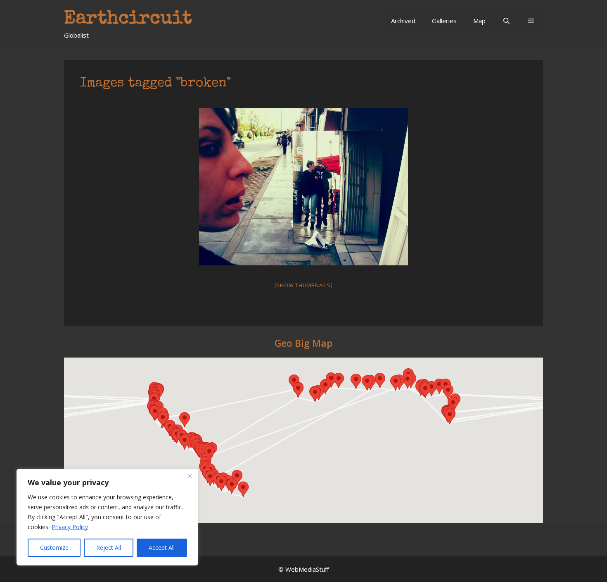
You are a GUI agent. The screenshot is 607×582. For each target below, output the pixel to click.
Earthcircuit (128, 19)
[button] (531, 20)
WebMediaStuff (307, 569)
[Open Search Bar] (506, 20)
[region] (107, 517)
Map (479, 21)
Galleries (444, 21)
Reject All (108, 547)
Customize (54, 547)
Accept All (162, 547)
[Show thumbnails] (304, 285)
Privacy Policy (70, 527)
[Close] (189, 476)
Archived (403, 21)
